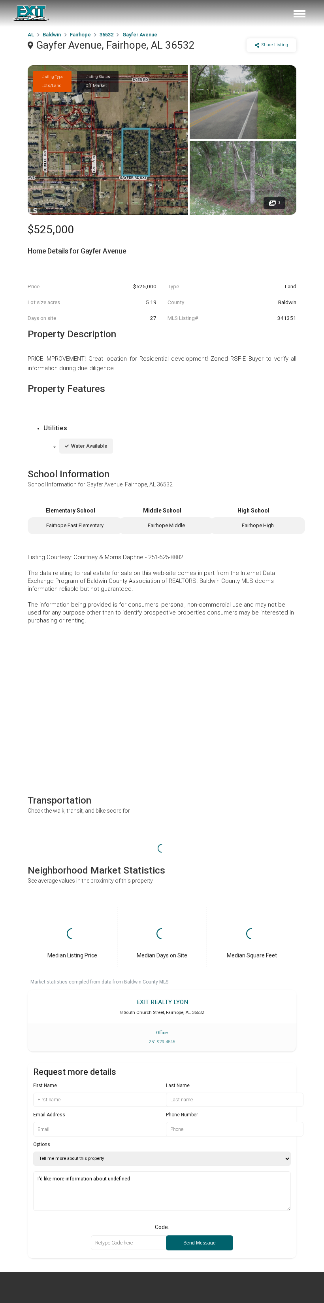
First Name (45, 1085)
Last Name (178, 1085)
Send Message (199, 1243)
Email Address (49, 1115)
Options (41, 1144)
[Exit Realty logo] (31, 13)
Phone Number (182, 1115)
